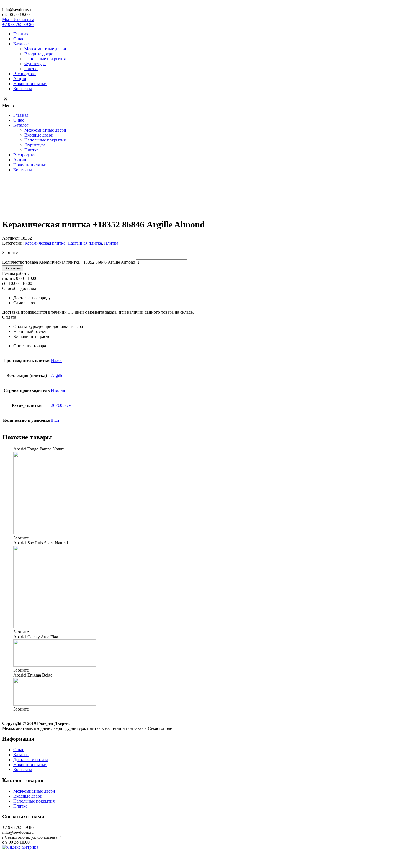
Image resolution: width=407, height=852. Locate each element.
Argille (57, 375)
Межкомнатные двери (45, 48)
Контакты (22, 88)
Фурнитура (35, 63)
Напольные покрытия (45, 58)
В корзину (12, 268)
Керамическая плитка (45, 243)
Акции (19, 78)
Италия (58, 390)
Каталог (21, 43)
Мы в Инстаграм (18, 19)
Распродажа (24, 73)
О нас (18, 38)
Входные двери (38, 53)
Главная (20, 34)
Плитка (31, 68)
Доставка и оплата (30, 759)
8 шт (55, 420)
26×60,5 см (61, 405)
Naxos (56, 360)
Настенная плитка (85, 243)
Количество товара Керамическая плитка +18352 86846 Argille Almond (68, 262)
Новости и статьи (30, 83)
